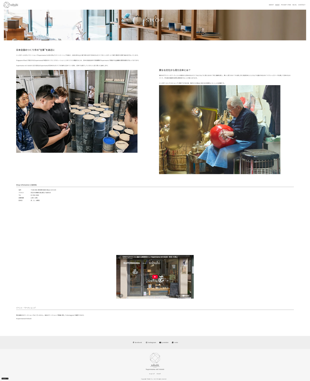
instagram (152, 342)
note (176, 342)
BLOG (295, 5)
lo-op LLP (152, 373)
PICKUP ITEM (286, 5)
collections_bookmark (173, 342)
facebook (138, 342)
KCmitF (159, 373)
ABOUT (271, 5)
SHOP (277, 4)
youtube (165, 342)
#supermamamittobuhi (24, 318)
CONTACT (301, 5)
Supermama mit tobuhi (155, 369)
